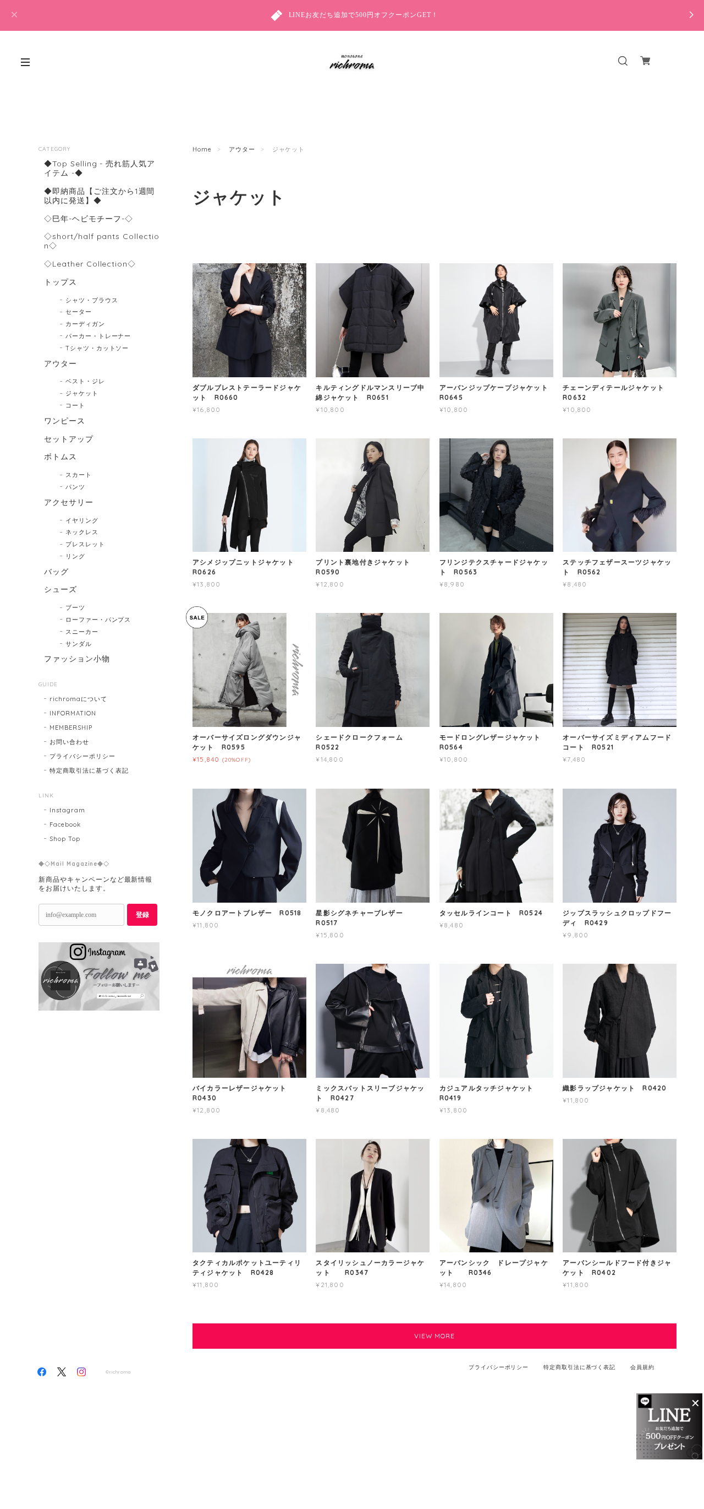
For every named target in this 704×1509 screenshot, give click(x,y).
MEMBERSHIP (71, 727)
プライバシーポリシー (83, 756)
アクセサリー (69, 502)
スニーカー (81, 632)
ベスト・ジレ (85, 381)
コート (75, 405)
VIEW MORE (434, 1336)
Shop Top (65, 839)
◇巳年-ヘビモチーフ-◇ (88, 219)
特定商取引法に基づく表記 (89, 770)
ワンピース (64, 421)
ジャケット (81, 393)
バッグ (56, 572)
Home (202, 149)
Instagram (67, 810)
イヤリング (81, 520)
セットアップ (69, 439)
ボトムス (60, 457)
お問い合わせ (69, 742)
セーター (78, 312)
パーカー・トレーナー (98, 336)
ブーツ (75, 607)
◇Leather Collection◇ (90, 264)
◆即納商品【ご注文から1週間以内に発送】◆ (99, 196)
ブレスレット (85, 544)
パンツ (75, 487)
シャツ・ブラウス (91, 300)
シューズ (60, 589)
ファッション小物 (77, 659)
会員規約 (642, 1367)
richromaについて (78, 699)
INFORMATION (73, 713)
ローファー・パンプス (98, 619)
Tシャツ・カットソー (97, 348)
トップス (60, 282)
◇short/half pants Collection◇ (102, 241)
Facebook (65, 824)
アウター (242, 149)
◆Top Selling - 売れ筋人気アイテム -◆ (99, 168)
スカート (78, 475)
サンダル (78, 644)
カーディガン (85, 324)
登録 (142, 915)
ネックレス (81, 532)
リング (75, 556)
